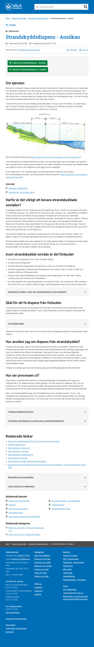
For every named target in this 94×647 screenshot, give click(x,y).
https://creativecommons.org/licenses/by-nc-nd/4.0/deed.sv (54, 157)
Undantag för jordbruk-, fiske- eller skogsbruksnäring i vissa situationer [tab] (37, 292)
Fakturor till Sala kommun (16, 619)
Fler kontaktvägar (13, 612)
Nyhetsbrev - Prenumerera (73, 562)
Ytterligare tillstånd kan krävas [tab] (20, 412)
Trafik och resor (40, 573)
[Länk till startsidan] (14, 6)
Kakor (65, 586)
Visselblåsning (69, 576)
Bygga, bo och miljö (19, 18)
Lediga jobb (68, 573)
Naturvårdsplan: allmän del (19, 448)
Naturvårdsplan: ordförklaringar (20, 455)
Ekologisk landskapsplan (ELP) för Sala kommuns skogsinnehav (34, 441)
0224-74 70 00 (23, 556)
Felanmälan (10, 625)
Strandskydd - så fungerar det (20, 192)
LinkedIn (37, 594)
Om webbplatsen (70, 589)
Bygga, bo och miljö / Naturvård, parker (24, 534)
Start (7, 18)
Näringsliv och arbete (42, 566)
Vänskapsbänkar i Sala (61, 509)
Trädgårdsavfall (58, 505)
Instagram (38, 591)
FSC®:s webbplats (15, 445)
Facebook (38, 587)
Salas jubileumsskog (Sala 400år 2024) (24, 517)
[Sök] (85, 7)
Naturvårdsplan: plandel (17, 458)
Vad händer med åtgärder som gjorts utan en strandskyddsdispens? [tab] (36, 421)
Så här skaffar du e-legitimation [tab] (21, 486)
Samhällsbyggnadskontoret (29, 50)
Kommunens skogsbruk (18, 509)
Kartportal (10, 632)
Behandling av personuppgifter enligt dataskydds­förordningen (75, 597)
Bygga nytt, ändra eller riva (38, 18)
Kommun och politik (42, 562)
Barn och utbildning (42, 556)
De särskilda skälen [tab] (16, 324)
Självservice (68, 566)
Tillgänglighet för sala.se (73, 593)
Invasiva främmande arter (19, 501)
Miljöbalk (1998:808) (17, 188)
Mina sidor (67, 569)
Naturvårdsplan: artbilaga (18, 451)
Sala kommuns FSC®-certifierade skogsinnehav (27, 461)
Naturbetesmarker (16, 513)
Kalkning (12, 505)
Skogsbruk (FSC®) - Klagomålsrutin (66, 501)
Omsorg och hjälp (41, 569)
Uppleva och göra (41, 576)
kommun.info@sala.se (21, 559)
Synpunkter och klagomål (16, 628)
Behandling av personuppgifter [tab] (21, 477)
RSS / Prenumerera (71, 559)
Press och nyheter (70, 556)
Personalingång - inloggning (74, 580)
